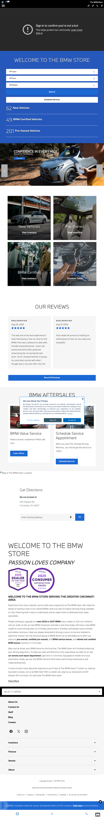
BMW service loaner (62, 639)
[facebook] (11, 731)
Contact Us (13, 707)
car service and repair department (24, 655)
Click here (77, 805)
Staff (10, 712)
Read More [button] (13, 681)
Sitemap (30, 795)
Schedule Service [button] (52, 99)
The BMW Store (59, 781)
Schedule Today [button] (75, 278)
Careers (12, 722)
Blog (10, 717)
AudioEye (63, 795)
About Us (12, 702)
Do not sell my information (78, 795)
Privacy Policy (52, 795)
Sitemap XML (40, 795)
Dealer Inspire (67, 788)
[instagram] (26, 731)
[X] (18, 731)
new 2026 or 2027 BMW (49, 621)
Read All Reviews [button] (52, 377)
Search (52, 92)
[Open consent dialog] (97, 814)
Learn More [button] (18, 453)
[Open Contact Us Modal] (86, 814)
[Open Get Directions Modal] (102, 5)
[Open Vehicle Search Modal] (88, 5)
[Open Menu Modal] (3, 5)
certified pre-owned (38, 639)
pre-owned (22, 639)
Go (80, 517)
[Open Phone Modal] (97, 5)
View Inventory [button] (29, 232)
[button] (4, 170)
